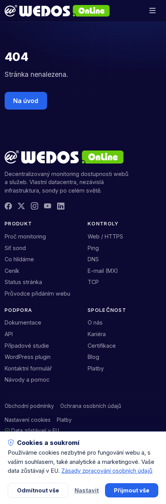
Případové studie (27, 345)
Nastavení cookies (28, 420)
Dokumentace (23, 322)
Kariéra (97, 334)
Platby (96, 368)
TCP (93, 282)
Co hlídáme (19, 259)
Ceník (12, 270)
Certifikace (102, 345)
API (9, 334)
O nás (95, 322)
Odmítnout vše (38, 490)
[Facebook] (8, 206)
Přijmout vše (131, 490)
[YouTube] (47, 206)
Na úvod (25, 101)
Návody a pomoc (27, 379)
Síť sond (15, 248)
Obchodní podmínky (29, 406)
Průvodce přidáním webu (37, 293)
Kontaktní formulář (28, 368)
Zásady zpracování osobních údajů (106, 470)
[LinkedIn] (60, 206)
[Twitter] (21, 206)
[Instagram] (34, 206)
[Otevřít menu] (152, 11)
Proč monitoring (25, 236)
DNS (93, 259)
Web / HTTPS (105, 236)
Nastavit (87, 490)
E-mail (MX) (103, 270)
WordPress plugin (28, 356)
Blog (93, 356)
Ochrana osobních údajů (90, 406)
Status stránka (23, 282)
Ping (93, 248)
